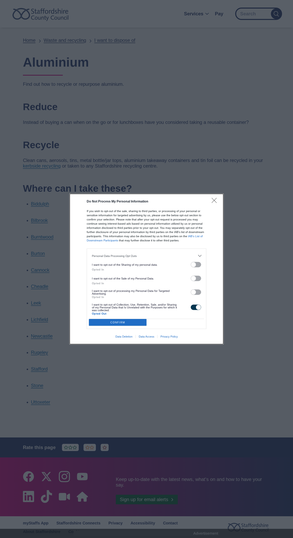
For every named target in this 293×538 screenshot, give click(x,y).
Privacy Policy (169, 336)
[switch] (196, 264)
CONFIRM (117, 322)
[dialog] (146, 269)
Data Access (146, 336)
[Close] (215, 201)
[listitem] (146, 256)
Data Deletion (124, 336)
